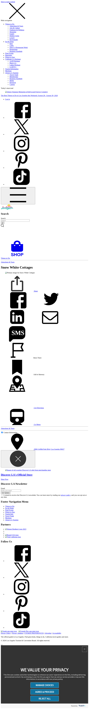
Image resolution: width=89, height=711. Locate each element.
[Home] (7, 209)
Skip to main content (8, 2)
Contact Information (10, 432)
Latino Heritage (15, 65)
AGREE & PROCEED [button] (44, 691)
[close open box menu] (17, 18)
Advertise (48, 633)
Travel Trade (14, 75)
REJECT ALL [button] (45, 698)
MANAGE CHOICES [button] (45, 685)
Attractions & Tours (16, 26)
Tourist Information (11, 69)
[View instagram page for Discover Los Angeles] (21, 151)
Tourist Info (9, 514)
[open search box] (44, 232)
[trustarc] (82, 706)
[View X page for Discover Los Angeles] (21, 134)
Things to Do (9, 24)
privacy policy (65, 495)
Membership (14, 77)
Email (3, 488)
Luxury (12, 38)
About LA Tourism (11, 73)
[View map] (17, 391)
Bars (11, 44)
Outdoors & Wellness (17, 30)
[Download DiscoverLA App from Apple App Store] (9, 631)
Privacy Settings (17, 633)
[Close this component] (18, 458)
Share (35, 291)
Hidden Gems (14, 36)
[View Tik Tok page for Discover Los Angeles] (21, 184)
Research (13, 82)
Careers (12, 84)
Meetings (8, 71)
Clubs (12, 45)
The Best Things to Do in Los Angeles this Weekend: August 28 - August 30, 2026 (29, 95)
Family (12, 34)
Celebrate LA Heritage (13, 59)
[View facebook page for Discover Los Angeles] (21, 118)
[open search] (44, 232)
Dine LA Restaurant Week (19, 47)
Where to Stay (10, 57)
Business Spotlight (16, 51)
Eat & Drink (9, 42)
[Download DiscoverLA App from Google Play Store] (29, 631)
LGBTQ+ (13, 67)
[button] (84, 649)
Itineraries (8, 55)
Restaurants (13, 49)
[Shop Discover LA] (18, 256)
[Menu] (18, 195)
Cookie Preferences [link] (34, 633)
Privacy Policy (6, 633)
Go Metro (37, 424)
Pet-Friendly (14, 40)
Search (3, 218)
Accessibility (56, 633)
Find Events (9, 53)
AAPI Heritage (15, 61)
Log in (7, 99)
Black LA (13, 63)
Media (12, 81)
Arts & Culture (15, 28)
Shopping (13, 32)
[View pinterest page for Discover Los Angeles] (21, 168)
